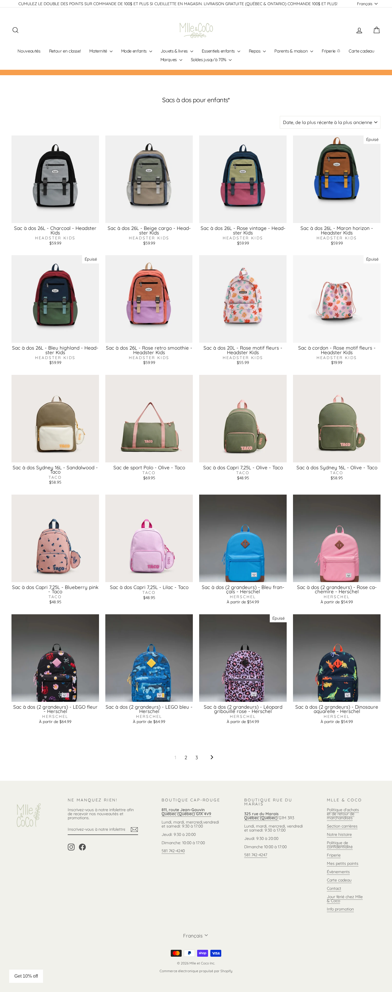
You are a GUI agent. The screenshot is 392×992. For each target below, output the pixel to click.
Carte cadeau (361, 51)
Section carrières (342, 826)
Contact (334, 888)
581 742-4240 (173, 850)
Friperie (334, 855)
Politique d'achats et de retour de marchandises (343, 813)
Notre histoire (339, 834)
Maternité (98, 51)
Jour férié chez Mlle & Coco (345, 898)
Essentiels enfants (219, 51)
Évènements (338, 871)
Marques (169, 59)
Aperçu (55, 217)
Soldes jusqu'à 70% (209, 59)
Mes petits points (342, 863)
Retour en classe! (65, 51)
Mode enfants (134, 51)
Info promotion (340, 909)
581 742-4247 (255, 854)
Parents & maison (291, 51)
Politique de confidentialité (340, 844)
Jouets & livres (175, 51)
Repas (255, 51)
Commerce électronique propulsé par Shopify (196, 971)
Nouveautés (29, 51)
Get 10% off (26, 976)
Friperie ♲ (331, 51)
